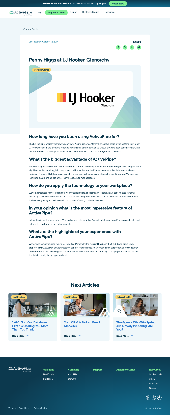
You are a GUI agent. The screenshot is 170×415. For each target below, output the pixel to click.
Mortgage (48, 379)
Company (73, 369)
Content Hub (155, 374)
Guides (152, 388)
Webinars (153, 383)
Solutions (48, 369)
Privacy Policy (40, 408)
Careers (72, 379)
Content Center (30, 29)
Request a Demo (56, 12)
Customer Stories (90, 12)
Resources (109, 12)
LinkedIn (148, 397)
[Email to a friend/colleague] (138, 47)
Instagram (154, 397)
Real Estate (48, 374)
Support (73, 12)
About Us (72, 374)
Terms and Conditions (18, 408)
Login (39, 12)
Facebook (159, 397)
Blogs (152, 379)
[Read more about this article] (85, 3)
